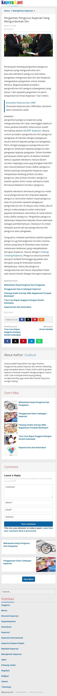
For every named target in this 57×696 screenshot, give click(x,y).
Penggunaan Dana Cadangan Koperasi (22, 289)
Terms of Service (36, 692)
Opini (3, 659)
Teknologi (6, 687)
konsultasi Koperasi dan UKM (20, 102)
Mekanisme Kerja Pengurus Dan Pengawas (24, 285)
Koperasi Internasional (12, 637)
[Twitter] (28, 319)
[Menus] (54, 3)
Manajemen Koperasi (11, 654)
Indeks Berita (21, 692)
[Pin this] (23, 341)
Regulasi (5, 670)
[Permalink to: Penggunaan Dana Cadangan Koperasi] (10, 417)
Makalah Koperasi (9, 648)
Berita (4, 610)
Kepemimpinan (8, 621)
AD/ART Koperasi (32, 130)
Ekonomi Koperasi (9, 616)
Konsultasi (6, 627)
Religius (5, 676)
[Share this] (7, 341)
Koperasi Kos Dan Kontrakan (17, 307)
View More (29, 579)
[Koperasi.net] (12, 3)
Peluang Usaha (8, 665)
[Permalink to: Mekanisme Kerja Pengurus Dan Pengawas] (10, 406)
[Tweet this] (15, 341)
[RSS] (41, 319)
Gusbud (30, 355)
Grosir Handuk (46, 327)
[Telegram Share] (31, 341)
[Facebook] (22, 319)
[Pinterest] (35, 319)
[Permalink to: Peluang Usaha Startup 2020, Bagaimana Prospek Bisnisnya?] (10, 428)
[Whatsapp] (39, 341)
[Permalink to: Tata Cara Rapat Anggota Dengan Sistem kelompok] (10, 440)
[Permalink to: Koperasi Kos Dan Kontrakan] (10, 451)
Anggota (5, 605)
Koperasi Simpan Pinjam (12, 643)
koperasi (5, 632)
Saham (4, 681)
